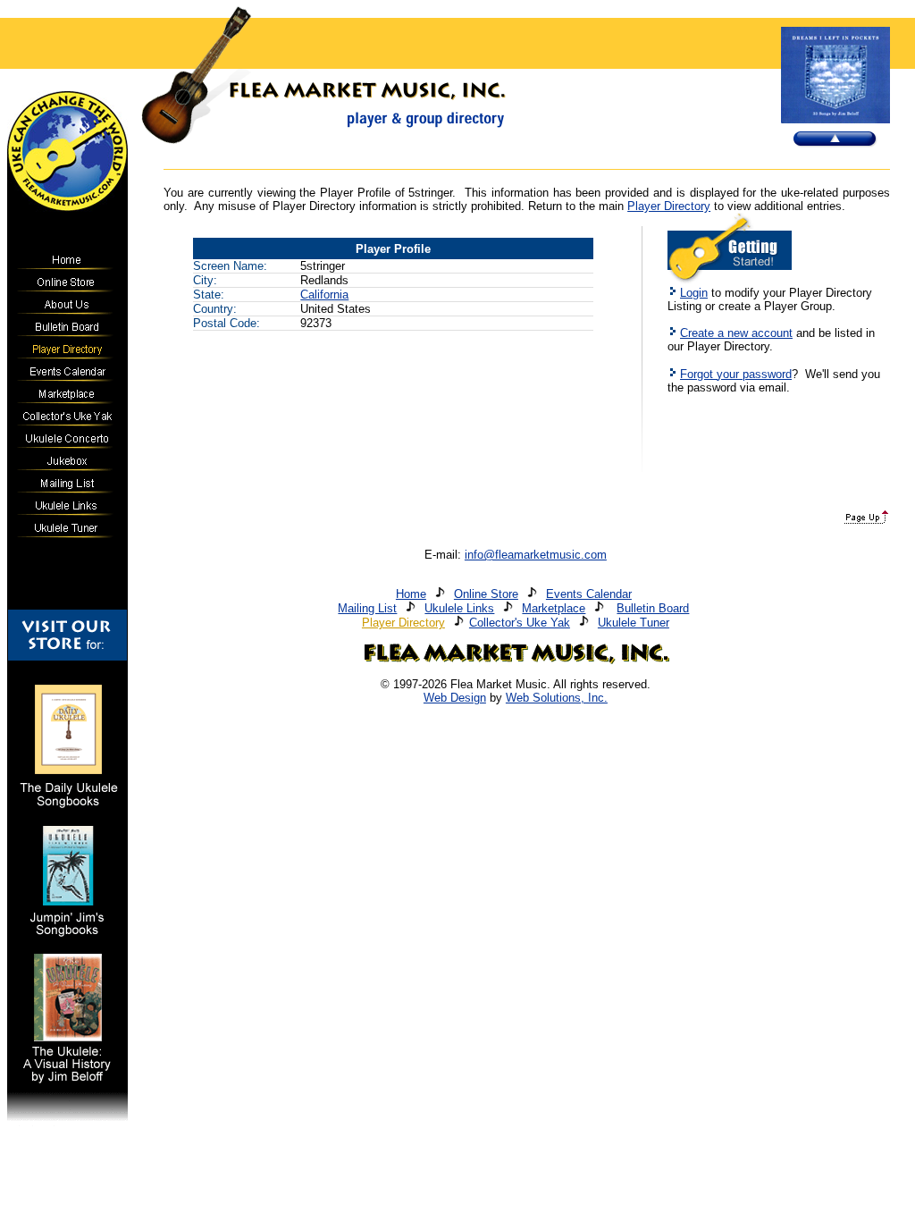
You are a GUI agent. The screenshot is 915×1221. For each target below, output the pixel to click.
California (324, 294)
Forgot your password (736, 374)
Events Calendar (589, 594)
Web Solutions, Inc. (557, 697)
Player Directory (668, 206)
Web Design (455, 697)
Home (411, 594)
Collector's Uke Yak (519, 622)
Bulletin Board (653, 608)
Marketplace (553, 608)
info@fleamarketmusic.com (536, 554)
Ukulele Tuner (633, 622)
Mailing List (367, 608)
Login (694, 292)
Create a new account (736, 333)
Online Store (486, 594)
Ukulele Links (459, 608)
